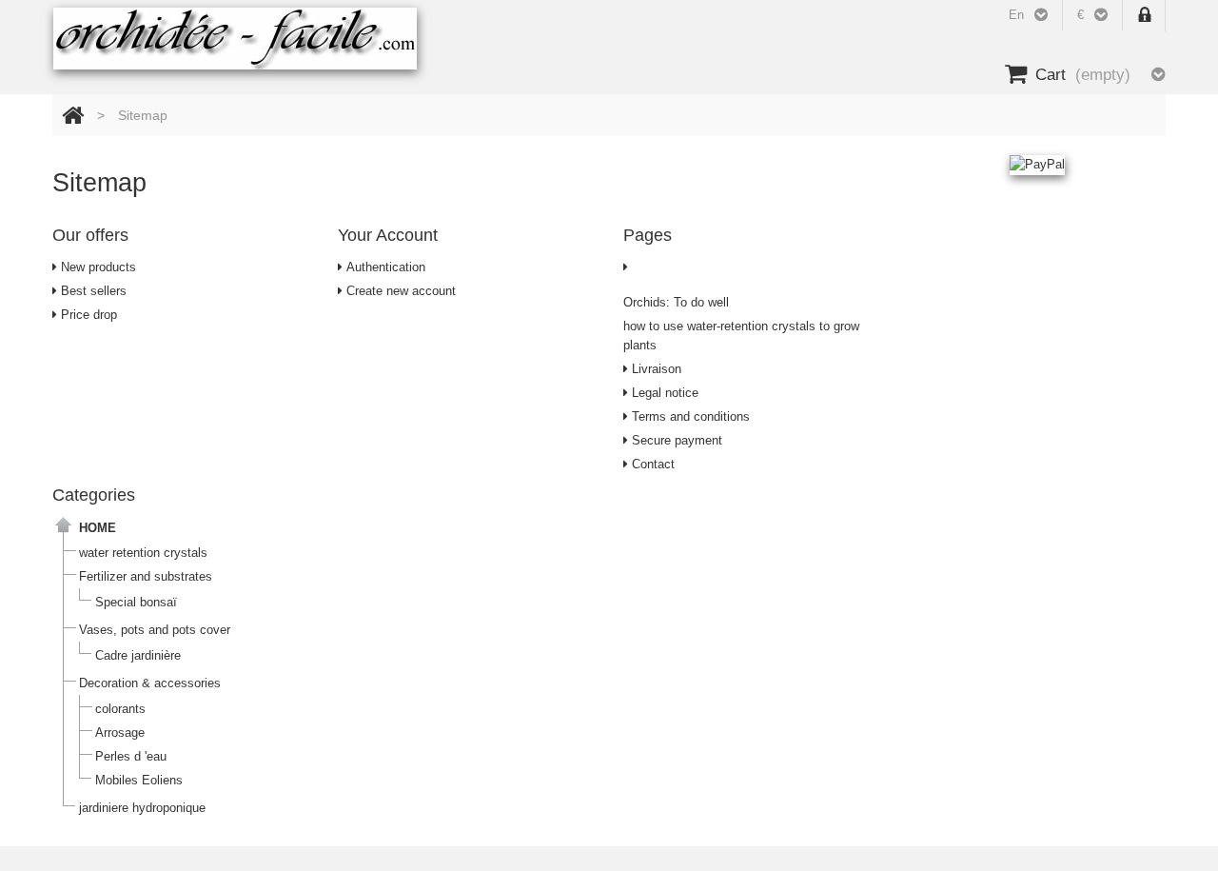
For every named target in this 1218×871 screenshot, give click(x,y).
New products (96, 267)
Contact (651, 464)
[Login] (1145, 15)
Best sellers (92, 291)
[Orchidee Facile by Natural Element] (235, 38)
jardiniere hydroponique (142, 808)
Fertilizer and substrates (145, 576)
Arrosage (120, 732)
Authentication (384, 267)
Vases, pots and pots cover (154, 630)
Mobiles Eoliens (139, 780)
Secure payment (675, 440)
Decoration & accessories (150, 683)
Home (97, 528)
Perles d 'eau (131, 756)
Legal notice (663, 393)
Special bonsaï (136, 602)
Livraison (654, 369)
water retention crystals (143, 552)
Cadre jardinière (138, 655)
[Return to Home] (73, 115)
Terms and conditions (689, 416)
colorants (120, 709)
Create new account (399, 291)
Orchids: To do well (676, 302)
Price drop (87, 314)
